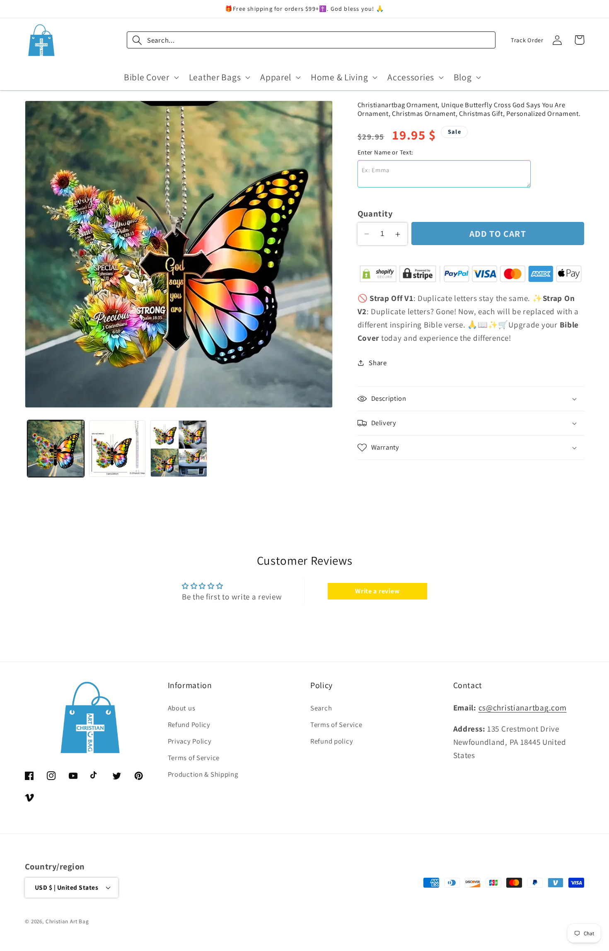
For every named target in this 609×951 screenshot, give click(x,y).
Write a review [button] (377, 591)
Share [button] (378, 362)
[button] (150, 77)
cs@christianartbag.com (523, 707)
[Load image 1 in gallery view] (55, 448)
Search (321, 708)
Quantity (375, 213)
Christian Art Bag (67, 921)
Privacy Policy (190, 741)
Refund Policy (189, 724)
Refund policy (331, 741)
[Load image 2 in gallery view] (117, 448)
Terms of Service (194, 757)
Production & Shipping (203, 774)
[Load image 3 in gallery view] (178, 448)
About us (182, 708)
